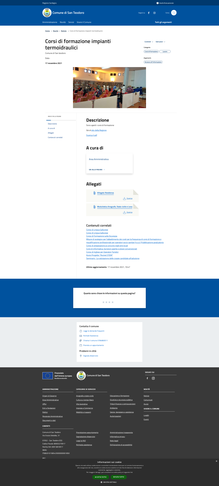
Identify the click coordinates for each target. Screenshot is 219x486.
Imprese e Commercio (84, 408)
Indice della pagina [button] (54, 116)
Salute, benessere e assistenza (122, 412)
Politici (45, 412)
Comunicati (148, 400)
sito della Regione (99, 130)
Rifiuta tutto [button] (118, 477)
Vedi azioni (159, 41)
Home (47, 30)
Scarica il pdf (91, 135)
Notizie (63, 30)
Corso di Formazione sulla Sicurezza (101, 236)
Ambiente (113, 408)
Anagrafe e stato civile (85, 395)
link (131, 472)
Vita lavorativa (81, 404)
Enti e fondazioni (48, 408)
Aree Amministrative (50, 400)
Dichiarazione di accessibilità (121, 444)
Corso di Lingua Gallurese (97, 229)
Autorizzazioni (115, 416)
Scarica (129, 198)
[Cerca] (174, 12)
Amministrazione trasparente (121, 432)
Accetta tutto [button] (100, 477)
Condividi (148, 41)
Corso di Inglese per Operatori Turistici (102, 252)
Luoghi (146, 415)
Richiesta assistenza (84, 444)
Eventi (146, 419)
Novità (55, 30)
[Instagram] (153, 12)
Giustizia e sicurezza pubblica (121, 399)
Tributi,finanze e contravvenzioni (122, 404)
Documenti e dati (49, 420)
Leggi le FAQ (81, 440)
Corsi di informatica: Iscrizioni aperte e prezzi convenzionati (111, 248)
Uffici (44, 404)
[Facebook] (148, 12)
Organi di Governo (49, 395)
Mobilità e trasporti (83, 412)
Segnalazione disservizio (85, 436)
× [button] (216, 461)
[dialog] (109, 472)
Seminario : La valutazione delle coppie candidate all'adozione (112, 258)
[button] (109, 482)
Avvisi (146, 404)
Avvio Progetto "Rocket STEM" (99, 255)
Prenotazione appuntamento (87, 432)
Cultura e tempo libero (85, 400)
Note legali (114, 440)
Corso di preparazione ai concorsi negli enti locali (107, 245)
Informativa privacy (117, 436)
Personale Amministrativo (52, 416)
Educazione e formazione (119, 395)
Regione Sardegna (49, 3)
